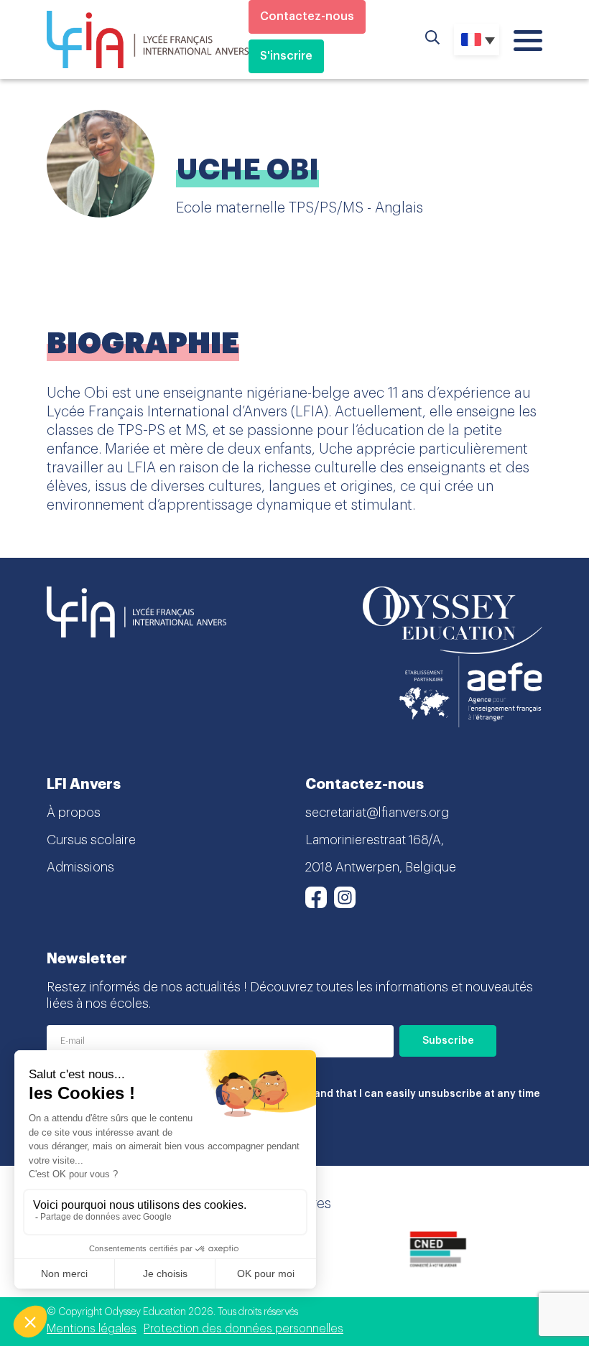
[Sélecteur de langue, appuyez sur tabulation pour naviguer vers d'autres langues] (476, 39)
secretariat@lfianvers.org (377, 812)
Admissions (80, 867)
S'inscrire (286, 56)
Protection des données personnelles (243, 1329)
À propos (74, 812)
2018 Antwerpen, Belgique (380, 867)
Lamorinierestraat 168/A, (374, 839)
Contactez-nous (307, 16)
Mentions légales (91, 1329)
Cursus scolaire (91, 839)
